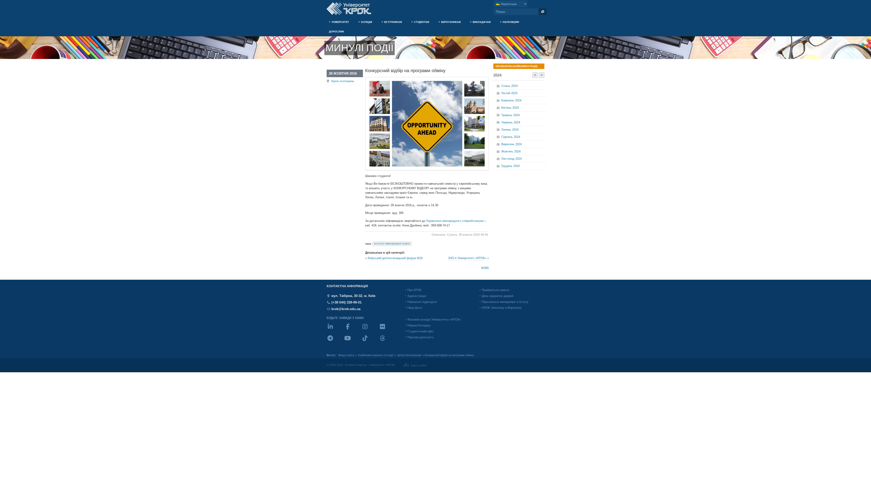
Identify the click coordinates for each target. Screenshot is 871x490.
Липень (510, 129)
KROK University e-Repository (502, 307)
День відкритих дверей (497, 296)
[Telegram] (335, 341)
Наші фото (414, 307)
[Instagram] (370, 329)
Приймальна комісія (495, 290)
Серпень (510, 137)
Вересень (511, 144)
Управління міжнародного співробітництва (455, 221)
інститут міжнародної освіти (392, 243)
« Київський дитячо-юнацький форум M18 (394, 258)
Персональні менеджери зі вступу (505, 302)
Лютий (509, 93)
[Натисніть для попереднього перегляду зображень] (427, 169)
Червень (510, 122)
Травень (510, 115)
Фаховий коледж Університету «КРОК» (434, 319)
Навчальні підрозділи (422, 302)
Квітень (510, 107)
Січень (509, 86)
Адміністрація (416, 296)
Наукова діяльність (420, 337)
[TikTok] (370, 341)
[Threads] (387, 341)
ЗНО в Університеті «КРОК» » (468, 258)
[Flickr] (387, 329)
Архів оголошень (342, 81)
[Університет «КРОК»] (352, 8)
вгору (485, 267)
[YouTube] (353, 341)
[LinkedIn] (335, 329)
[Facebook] (353, 329)
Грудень (510, 166)
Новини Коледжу (419, 325)
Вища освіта (346, 355)
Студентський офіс (420, 331)
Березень (511, 100)
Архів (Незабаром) (409, 355)
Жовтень (511, 151)
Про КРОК (414, 290)
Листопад (511, 158)
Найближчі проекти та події (375, 355)
